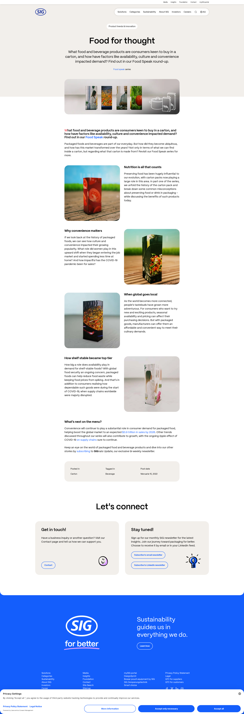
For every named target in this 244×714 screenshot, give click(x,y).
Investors (176, 12)
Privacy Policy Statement (177, 673)
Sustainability (149, 12)
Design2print (130, 676)
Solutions (122, 12)
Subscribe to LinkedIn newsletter (149, 565)
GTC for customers (174, 682)
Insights (173, 2)
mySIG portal (204, 2)
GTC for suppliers (173, 679)
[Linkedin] (178, 688)
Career (45, 688)
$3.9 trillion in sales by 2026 (138, 432)
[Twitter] (173, 688)
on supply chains (87, 439)
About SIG (164, 12)
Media (165, 2)
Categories (134, 12)
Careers (187, 12)
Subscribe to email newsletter (148, 555)
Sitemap (87, 688)
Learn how (145, 646)
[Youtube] (183, 688)
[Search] (196, 12)
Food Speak (94, 137)
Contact (193, 2)
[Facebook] (167, 688)
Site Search (88, 685)
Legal (168, 676)
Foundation (183, 2)
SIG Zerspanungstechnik (135, 682)
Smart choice (130, 685)
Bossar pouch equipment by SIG (139, 679)
